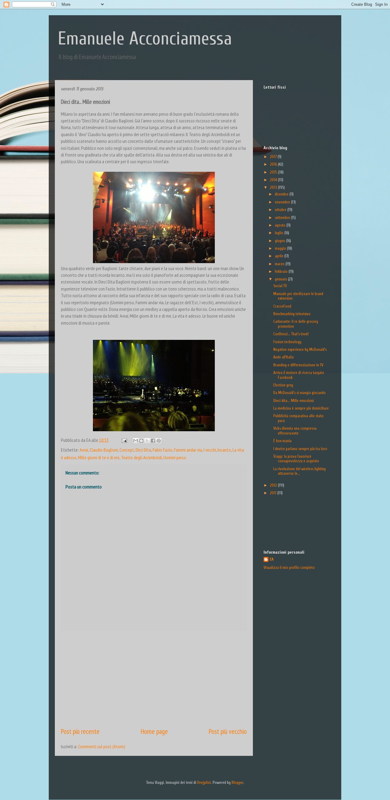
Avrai (84, 450)
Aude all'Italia (283, 357)
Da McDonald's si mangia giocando (299, 392)
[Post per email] (123, 440)
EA (272, 559)
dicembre (282, 194)
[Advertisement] (154, 679)
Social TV (280, 286)
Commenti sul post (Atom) (101, 746)
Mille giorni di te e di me (98, 457)
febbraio (282, 271)
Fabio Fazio (162, 450)
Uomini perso (174, 457)
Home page (154, 731)
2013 (274, 187)
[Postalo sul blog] (141, 441)
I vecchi (210, 450)
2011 (273, 493)
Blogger (237, 782)
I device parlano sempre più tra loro (300, 448)
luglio (279, 233)
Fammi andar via (188, 450)
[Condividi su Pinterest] (159, 441)
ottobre (281, 209)
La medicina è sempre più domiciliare (301, 408)
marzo (280, 264)
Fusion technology (287, 342)
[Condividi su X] (147, 441)
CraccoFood (282, 306)
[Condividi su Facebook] (153, 441)
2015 (274, 172)
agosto (280, 225)
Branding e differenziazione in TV (298, 365)
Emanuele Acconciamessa (145, 38)
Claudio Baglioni (104, 450)
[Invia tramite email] (136, 441)
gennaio (281, 279)
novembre (283, 202)
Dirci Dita (143, 450)
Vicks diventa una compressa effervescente (295, 430)
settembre (283, 217)
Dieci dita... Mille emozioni (293, 400)
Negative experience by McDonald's (300, 349)
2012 (274, 485)
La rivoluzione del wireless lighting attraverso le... (299, 471)
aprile (279, 256)
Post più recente (80, 731)
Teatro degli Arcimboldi (141, 457)
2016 (274, 164)
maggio (281, 248)
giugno (280, 240)
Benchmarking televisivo (291, 314)
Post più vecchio (228, 731)
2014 (274, 180)
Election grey (283, 385)
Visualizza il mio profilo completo (289, 567)
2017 (274, 156)
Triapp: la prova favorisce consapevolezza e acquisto (296, 458)
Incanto (224, 450)
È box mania (282, 441)
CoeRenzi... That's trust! (291, 334)
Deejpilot (204, 782)
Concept (126, 450)
